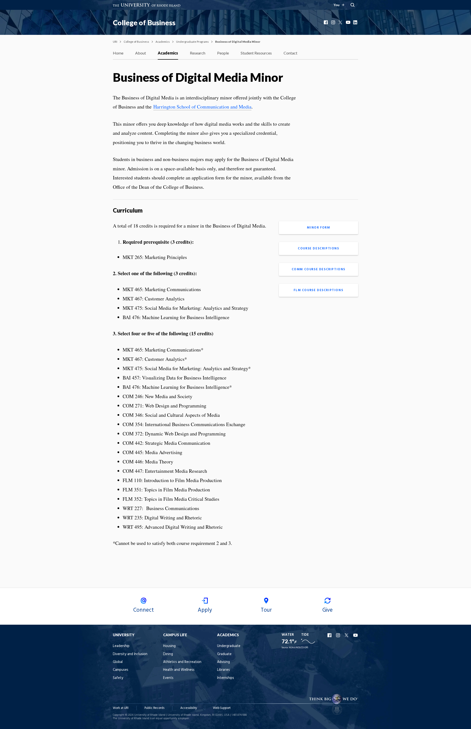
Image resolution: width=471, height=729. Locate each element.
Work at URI (121, 708)
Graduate (224, 654)
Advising (223, 662)
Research (197, 53)
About (140, 53)
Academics (163, 41)
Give (327, 610)
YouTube (348, 22)
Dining (168, 654)
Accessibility (188, 708)
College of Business (144, 22)
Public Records (154, 708)
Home (118, 53)
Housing (169, 646)
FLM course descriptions (318, 290)
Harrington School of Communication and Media (202, 106)
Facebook (326, 22)
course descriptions (318, 248)
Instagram (333, 22)
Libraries (223, 670)
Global (118, 662)
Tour (266, 610)
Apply (205, 610)
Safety (118, 678)
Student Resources (256, 53)
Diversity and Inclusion (130, 654)
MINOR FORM (318, 227)
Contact (290, 53)
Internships (225, 678)
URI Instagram (338, 635)
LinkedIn (355, 22)
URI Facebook (329, 635)
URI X (347, 635)
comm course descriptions (318, 269)
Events (168, 678)
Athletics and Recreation (182, 662)
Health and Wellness (179, 670)
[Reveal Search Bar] (352, 5)
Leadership (121, 646)
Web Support (222, 708)
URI (115, 41)
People (223, 53)
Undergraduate (228, 646)
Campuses (120, 670)
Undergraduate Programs (192, 41)
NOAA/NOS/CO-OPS (298, 647)
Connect (143, 610)
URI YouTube (355, 635)
